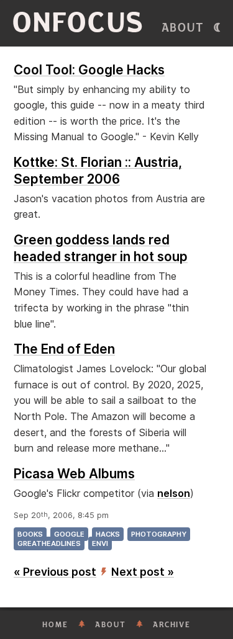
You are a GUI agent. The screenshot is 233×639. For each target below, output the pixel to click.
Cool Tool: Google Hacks (89, 70)
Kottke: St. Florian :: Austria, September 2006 (98, 170)
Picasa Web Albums (74, 473)
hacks (108, 534)
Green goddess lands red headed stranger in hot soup (101, 248)
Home (55, 624)
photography (158, 534)
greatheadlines (49, 543)
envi (100, 543)
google (69, 534)
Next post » (142, 571)
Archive (172, 624)
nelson (173, 493)
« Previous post (55, 571)
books (30, 534)
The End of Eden (64, 349)
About (183, 28)
